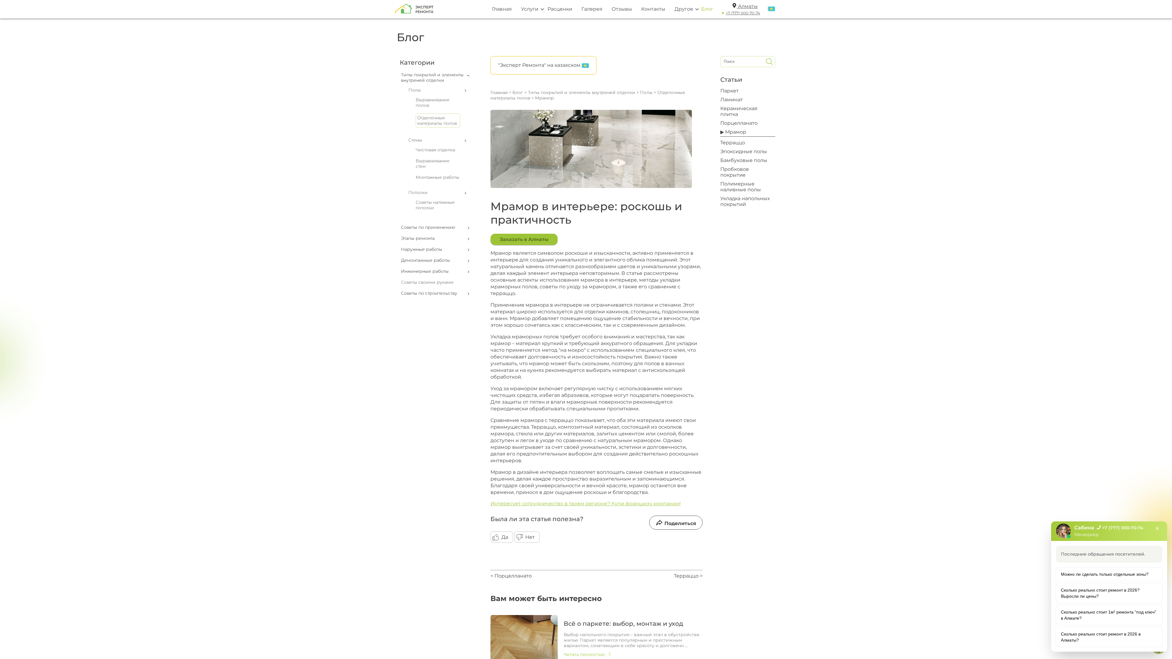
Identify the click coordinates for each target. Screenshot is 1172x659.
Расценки (560, 9)
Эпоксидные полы (743, 151)
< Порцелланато (511, 576)
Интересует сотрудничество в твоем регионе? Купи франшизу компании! (585, 503)
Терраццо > (688, 576)
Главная (502, 9)
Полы (414, 90)
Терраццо (732, 143)
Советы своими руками (427, 282)
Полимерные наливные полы (740, 187)
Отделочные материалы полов (437, 120)
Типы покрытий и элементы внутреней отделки (581, 92)
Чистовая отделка (435, 150)
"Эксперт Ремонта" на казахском (540, 65)
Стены (415, 140)
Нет (530, 537)
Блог (707, 9)
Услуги (529, 9)
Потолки (418, 192)
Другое (684, 9)
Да (504, 537)
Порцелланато (739, 123)
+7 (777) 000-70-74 (743, 13)
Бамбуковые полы (743, 160)
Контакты (653, 9)
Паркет (729, 91)
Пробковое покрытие (734, 172)
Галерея (591, 9)
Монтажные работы (437, 177)
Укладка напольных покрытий (745, 201)
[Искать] (769, 61)
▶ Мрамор (733, 132)
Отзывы (622, 9)
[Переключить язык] (771, 9)
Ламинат (731, 100)
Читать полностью (584, 654)
